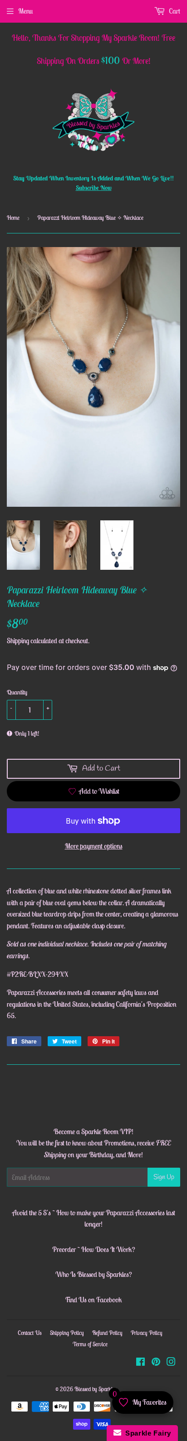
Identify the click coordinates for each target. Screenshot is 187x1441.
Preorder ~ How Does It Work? (93, 1249)
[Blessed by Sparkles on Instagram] (171, 1362)
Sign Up (163, 1177)
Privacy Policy (146, 1333)
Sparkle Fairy (146, 1433)
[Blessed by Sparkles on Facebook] (140, 1362)
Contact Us (30, 1333)
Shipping (18, 640)
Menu (25, 10)
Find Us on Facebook (93, 1299)
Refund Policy (107, 1333)
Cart (173, 10)
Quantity (17, 692)
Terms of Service (90, 1344)
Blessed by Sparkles (95, 1389)
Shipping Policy (67, 1333)
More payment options (94, 845)
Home (13, 218)
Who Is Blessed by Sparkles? (93, 1274)
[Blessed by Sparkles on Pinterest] (156, 1362)
